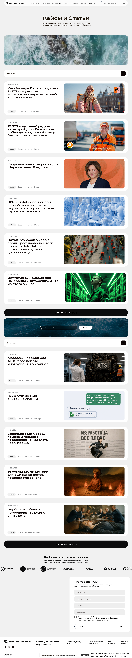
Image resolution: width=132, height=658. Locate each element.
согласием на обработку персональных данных (93, 620)
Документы (124, 641)
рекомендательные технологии (69, 655)
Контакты (91, 646)
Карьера (75, 3)
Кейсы (10, 73)
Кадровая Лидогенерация (96, 641)
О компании (35, 3)
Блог (66, 3)
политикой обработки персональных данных (102, 618)
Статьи (11, 343)
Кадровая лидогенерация (52, 3)
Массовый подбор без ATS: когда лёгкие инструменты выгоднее (28, 361)
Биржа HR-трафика (88, 3)
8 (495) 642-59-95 (48, 641)
